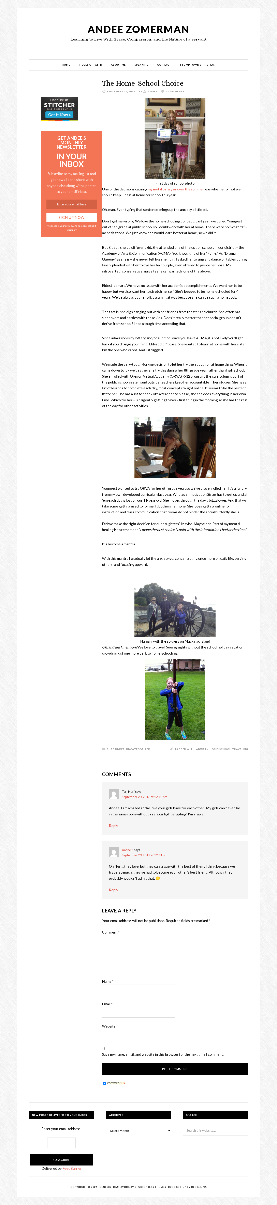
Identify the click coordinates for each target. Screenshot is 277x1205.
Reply (113, 825)
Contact (164, 64)
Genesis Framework (114, 1186)
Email (107, 1004)
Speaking (141, 64)
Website (109, 1026)
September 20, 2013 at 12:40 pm (144, 797)
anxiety (202, 749)
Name (108, 981)
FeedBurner (72, 1168)
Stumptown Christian (197, 64)
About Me (118, 64)
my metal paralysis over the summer (176, 189)
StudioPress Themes (150, 1186)
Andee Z (127, 850)
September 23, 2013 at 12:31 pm (144, 855)
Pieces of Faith (90, 64)
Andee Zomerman (138, 29)
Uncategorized (138, 749)
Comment (111, 932)
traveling (240, 749)
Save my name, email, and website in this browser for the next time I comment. (163, 1054)
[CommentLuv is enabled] (116, 1083)
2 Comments (175, 91)
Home (66, 64)
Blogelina (199, 1186)
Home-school (220, 749)
